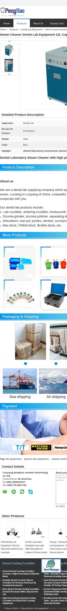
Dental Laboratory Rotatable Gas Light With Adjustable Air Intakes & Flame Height (36, 547)
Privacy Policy (11, 608)
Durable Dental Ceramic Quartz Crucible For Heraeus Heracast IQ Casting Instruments (19, 583)
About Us (38, 23)
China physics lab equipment (34, 608)
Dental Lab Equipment (31, 29)
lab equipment (13, 458)
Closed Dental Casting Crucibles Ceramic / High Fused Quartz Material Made (21, 574)
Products (21, 23)
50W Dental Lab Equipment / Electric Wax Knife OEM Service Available (12, 547)
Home (6, 23)
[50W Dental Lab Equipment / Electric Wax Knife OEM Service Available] (12, 531)
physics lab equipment (36, 458)
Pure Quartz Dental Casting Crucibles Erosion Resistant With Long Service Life (21, 591)
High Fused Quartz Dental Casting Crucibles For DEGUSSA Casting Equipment (19, 600)
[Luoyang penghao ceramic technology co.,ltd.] (12, 12)
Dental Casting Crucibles (18, 563)
